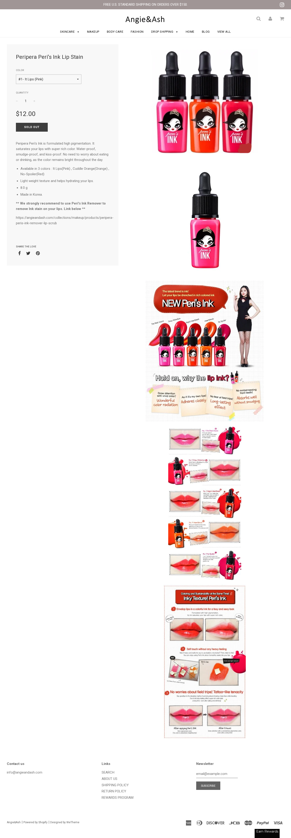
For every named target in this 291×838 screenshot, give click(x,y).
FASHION (137, 31)
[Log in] (270, 19)
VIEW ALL (224, 31)
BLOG (206, 31)
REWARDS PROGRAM (117, 798)
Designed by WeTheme (64, 822)
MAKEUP (93, 31)
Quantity (22, 92)
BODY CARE (115, 31)
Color (20, 70)
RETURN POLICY (114, 791)
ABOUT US (109, 779)
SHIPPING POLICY (115, 785)
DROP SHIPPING (162, 31)
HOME (190, 31)
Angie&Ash (14, 822)
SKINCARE (67, 31)
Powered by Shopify (35, 822)
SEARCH (108, 772)
